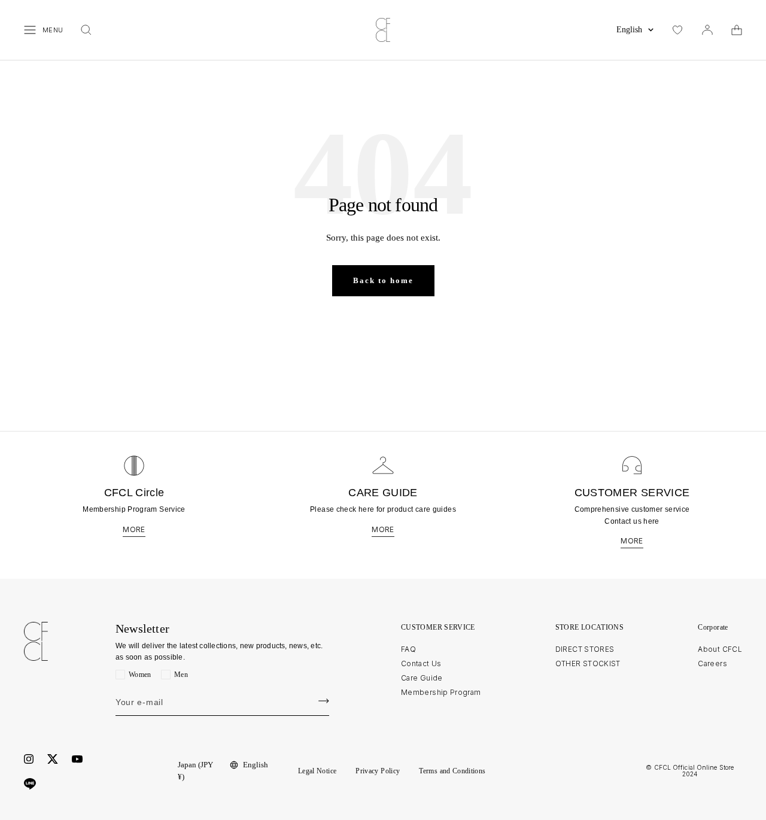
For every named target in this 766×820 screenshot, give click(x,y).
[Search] (86, 30)
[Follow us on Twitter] (52, 759)
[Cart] (736, 30)
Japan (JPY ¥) (195, 770)
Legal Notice (317, 771)
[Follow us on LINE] (30, 784)
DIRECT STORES (585, 649)
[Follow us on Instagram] (29, 759)
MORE (134, 530)
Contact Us (421, 663)
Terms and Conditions (452, 771)
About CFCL (720, 649)
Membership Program (441, 692)
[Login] (707, 30)
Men (181, 674)
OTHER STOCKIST (588, 663)
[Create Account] (323, 701)
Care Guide (422, 677)
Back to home (383, 280)
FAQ (408, 649)
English (629, 29)
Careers (712, 663)
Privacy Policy (377, 771)
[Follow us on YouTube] (77, 759)
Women (140, 674)
